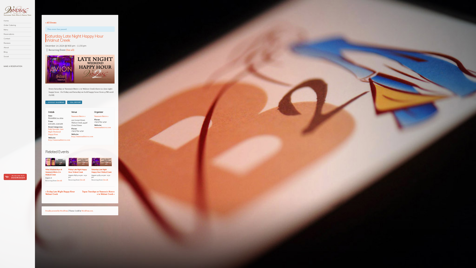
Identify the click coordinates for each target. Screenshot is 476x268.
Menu (6, 30)
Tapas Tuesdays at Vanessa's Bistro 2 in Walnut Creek (98, 192)
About (6, 47)
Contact (7, 38)
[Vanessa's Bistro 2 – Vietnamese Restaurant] (17, 11)
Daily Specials (53, 129)
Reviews (7, 43)
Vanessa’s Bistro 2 (78, 116)
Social (6, 56)
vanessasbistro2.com (102, 127)
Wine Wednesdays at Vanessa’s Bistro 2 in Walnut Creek (53, 172)
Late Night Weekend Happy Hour (55, 131)
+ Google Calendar (55, 102)
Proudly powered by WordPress (56, 211)
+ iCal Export (74, 102)
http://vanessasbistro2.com (59, 140)
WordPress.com (87, 211)
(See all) (70, 49)
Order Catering (10, 25)
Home (6, 21)
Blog (5, 52)
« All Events (50, 22)
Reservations (9, 34)
